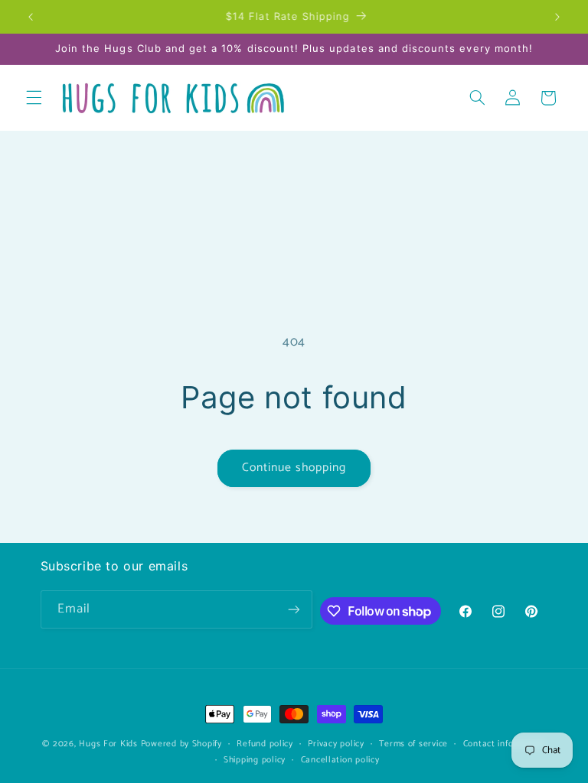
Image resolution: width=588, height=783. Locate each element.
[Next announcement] (557, 17)
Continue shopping (294, 468)
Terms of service (413, 743)
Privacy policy (336, 743)
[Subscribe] (294, 609)
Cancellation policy (340, 759)
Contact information (504, 743)
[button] (33, 97)
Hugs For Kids (108, 743)
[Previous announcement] (30, 17)
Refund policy (265, 743)
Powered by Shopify (181, 743)
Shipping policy (255, 759)
